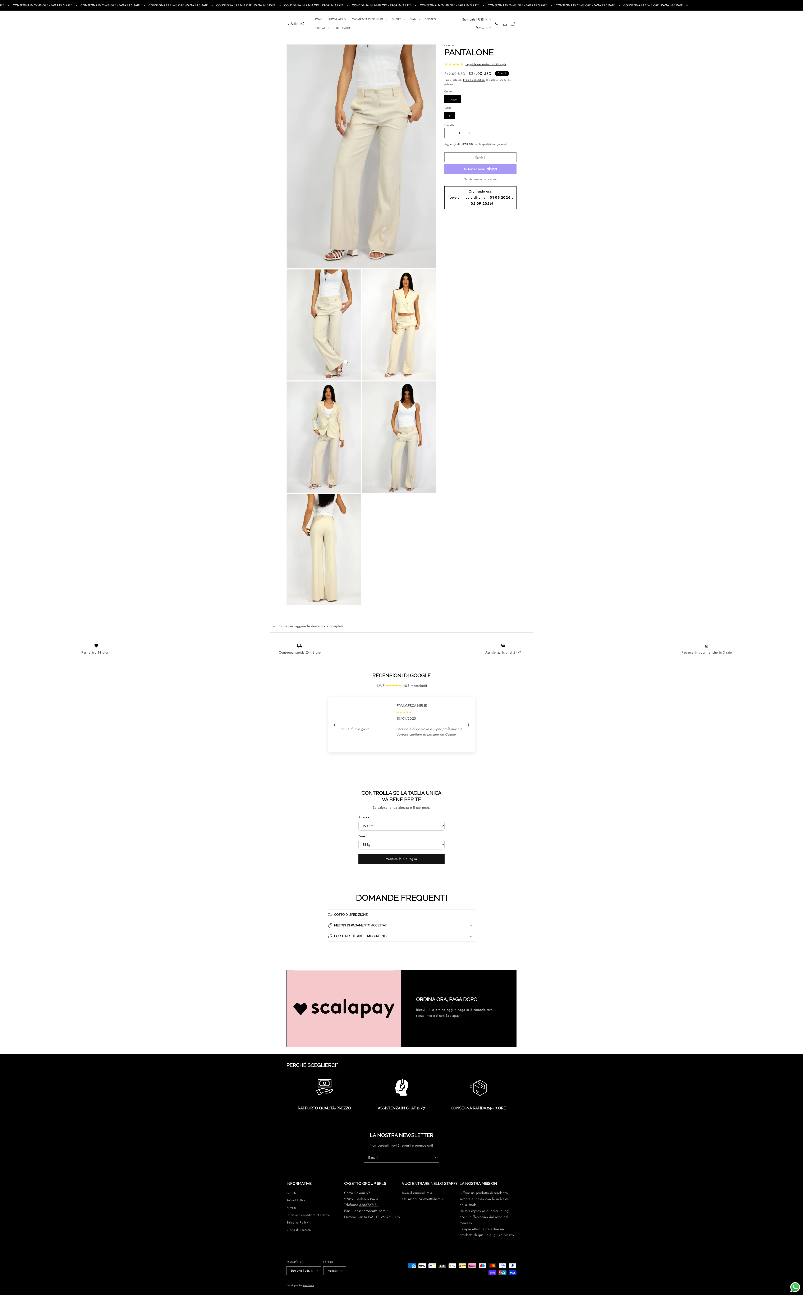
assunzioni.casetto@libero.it (423, 1199)
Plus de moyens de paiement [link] (480, 179)
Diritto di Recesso (298, 1230)
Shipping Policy (297, 1222)
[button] (369, 19)
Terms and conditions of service (308, 1215)
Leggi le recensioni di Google (485, 64)
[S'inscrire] (434, 1158)
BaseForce (308, 1285)
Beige (455, 99)
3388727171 (368, 1204)
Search (291, 1193)
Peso (361, 836)
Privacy (291, 1208)
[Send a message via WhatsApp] (795, 1287)
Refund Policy (295, 1200)
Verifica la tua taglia (401, 859)
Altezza (363, 817)
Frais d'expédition (474, 80)
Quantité (449, 125)
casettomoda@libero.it (372, 1210)
